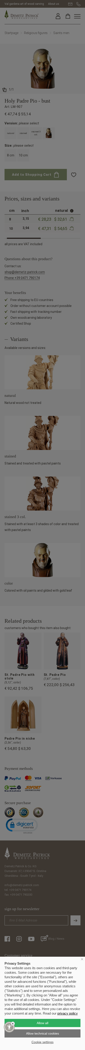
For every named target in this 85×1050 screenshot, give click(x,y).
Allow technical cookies (42, 1033)
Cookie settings (42, 1042)
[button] (9, 1027)
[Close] (13, 1023)
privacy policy (67, 1013)
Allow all (42, 1023)
